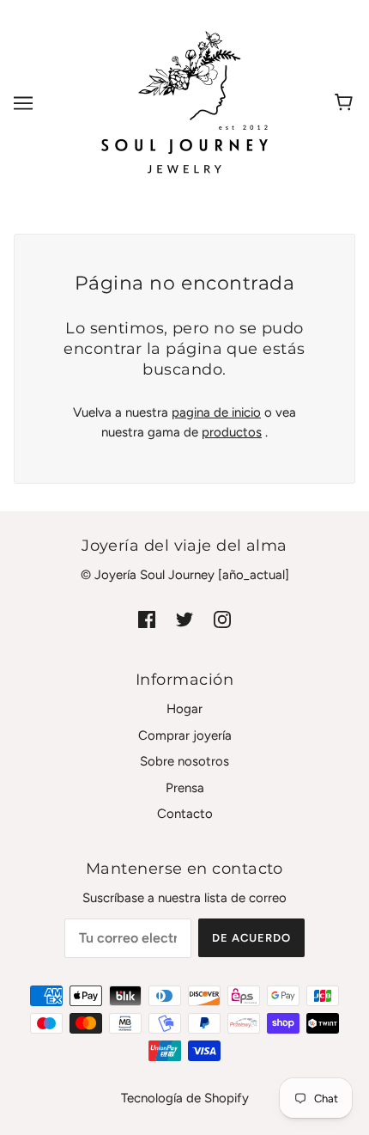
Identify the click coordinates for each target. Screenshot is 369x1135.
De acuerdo (251, 937)
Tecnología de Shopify (185, 1098)
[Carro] (346, 103)
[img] (147, 619)
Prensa (185, 788)
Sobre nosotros (184, 761)
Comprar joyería (185, 735)
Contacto (185, 813)
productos (232, 432)
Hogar (184, 709)
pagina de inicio (216, 412)
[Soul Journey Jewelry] (184, 102)
